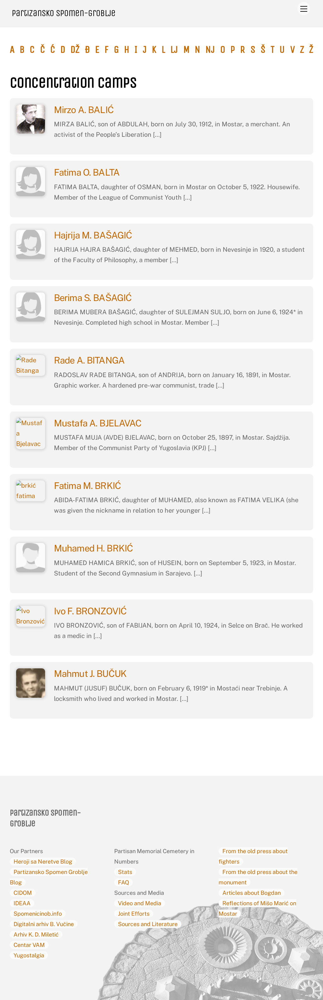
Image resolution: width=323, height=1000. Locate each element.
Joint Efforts (134, 913)
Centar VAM (29, 945)
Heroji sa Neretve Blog (43, 861)
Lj (174, 50)
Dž (74, 50)
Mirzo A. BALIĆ (84, 109)
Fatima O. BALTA (87, 172)
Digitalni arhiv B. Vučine (44, 924)
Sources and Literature (148, 924)
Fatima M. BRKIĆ (88, 485)
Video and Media (139, 903)
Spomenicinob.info (38, 913)
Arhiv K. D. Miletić (36, 934)
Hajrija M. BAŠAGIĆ (94, 235)
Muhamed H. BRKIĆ (93, 548)
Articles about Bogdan (251, 892)
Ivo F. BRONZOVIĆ (91, 611)
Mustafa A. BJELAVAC (99, 423)
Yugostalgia (29, 955)
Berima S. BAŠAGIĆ (93, 297)
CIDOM (23, 892)
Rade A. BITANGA (90, 360)
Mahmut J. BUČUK (91, 673)
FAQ (123, 882)
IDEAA (22, 903)
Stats (125, 872)
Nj (210, 50)
